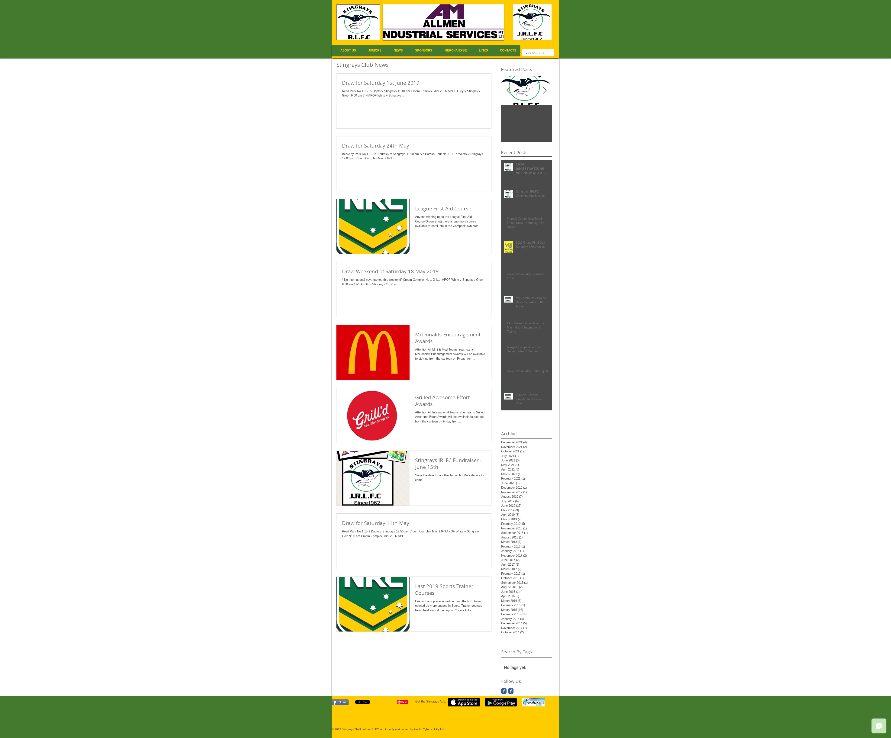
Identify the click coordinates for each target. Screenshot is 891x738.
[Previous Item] (508, 90)
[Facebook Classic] (504, 691)
